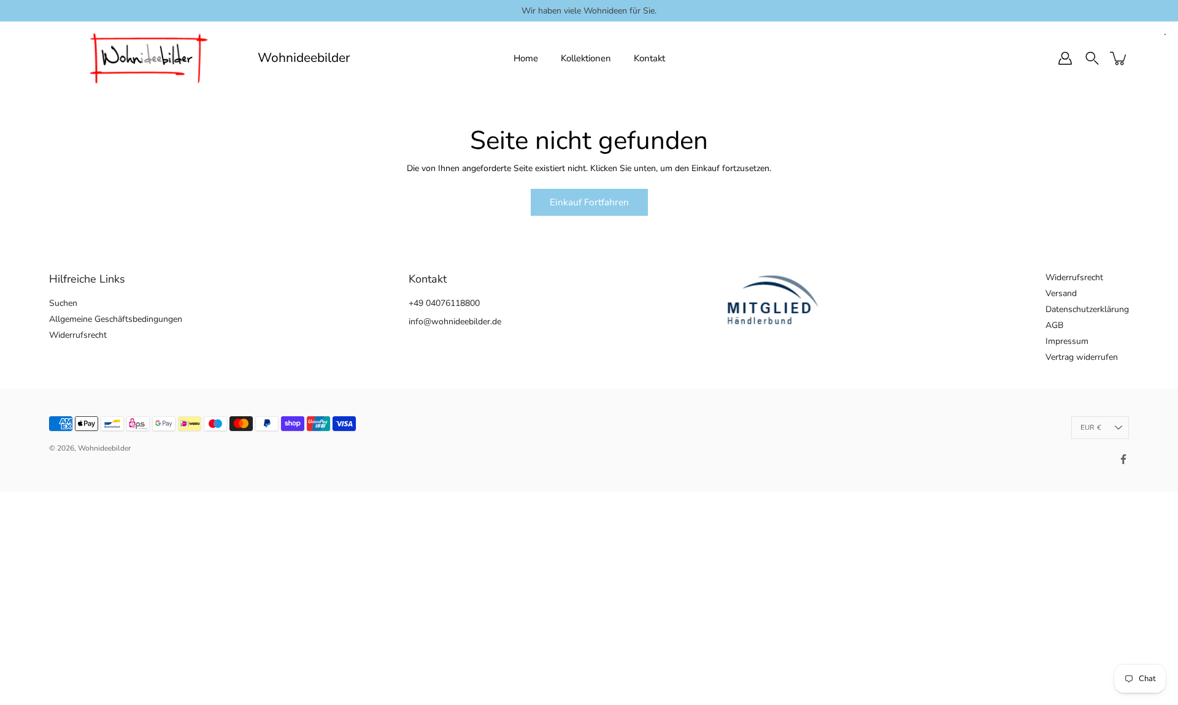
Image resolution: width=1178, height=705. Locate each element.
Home (526, 58)
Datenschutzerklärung (1087, 309)
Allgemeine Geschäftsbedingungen (115, 319)
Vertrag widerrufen (1081, 357)
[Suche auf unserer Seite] (1092, 58)
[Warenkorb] (1119, 58)
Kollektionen (586, 58)
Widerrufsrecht (78, 335)
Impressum (1066, 341)
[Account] (1065, 58)
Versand (1061, 293)
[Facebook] (1123, 459)
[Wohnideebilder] (148, 58)
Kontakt (649, 58)
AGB (1054, 325)
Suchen (63, 303)
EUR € (1090, 427)
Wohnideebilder (304, 58)
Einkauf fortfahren (589, 202)
